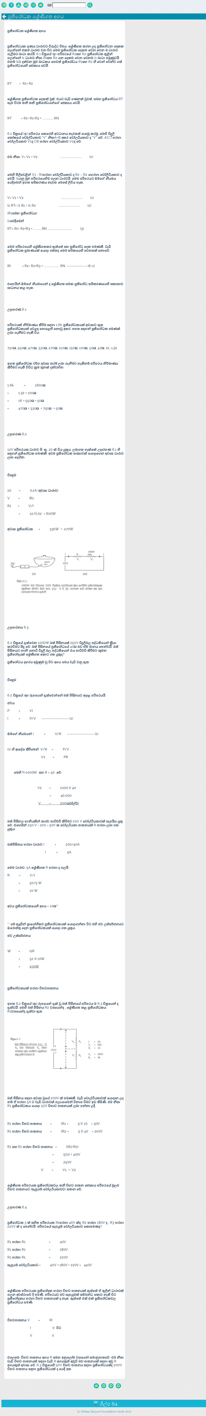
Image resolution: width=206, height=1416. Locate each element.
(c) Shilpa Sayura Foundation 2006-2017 (104, 1411)
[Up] (118, 1386)
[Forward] (111, 1386)
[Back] (104, 1386)
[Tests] (11, 5)
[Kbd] (50, 5)
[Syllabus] (19, 5)
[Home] (41, 5)
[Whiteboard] (33, 5)
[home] (96, 1386)
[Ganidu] (26, 5)
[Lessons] (4, 5)
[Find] (90, 5)
